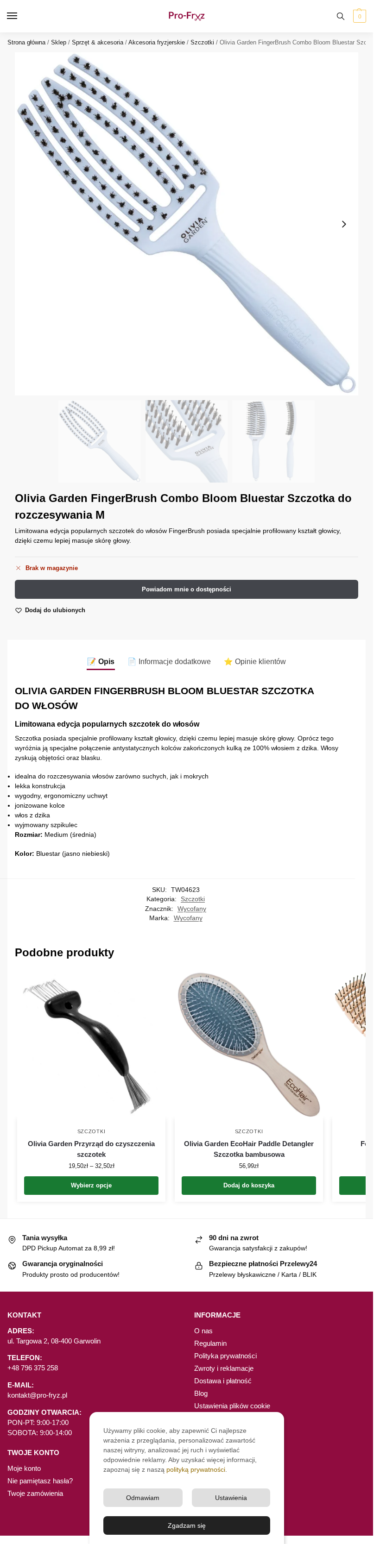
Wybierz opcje (91, 1185)
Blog (201, 1393)
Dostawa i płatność (223, 1381)
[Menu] (21, 16)
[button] (358, 16)
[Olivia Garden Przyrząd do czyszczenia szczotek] (91, 1045)
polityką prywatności (195, 1469)
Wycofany (191, 908)
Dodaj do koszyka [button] (248, 1185)
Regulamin (210, 1343)
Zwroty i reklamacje (223, 1368)
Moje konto (24, 1468)
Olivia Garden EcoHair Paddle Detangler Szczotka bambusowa (249, 1149)
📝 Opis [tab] (100, 661)
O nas (203, 1331)
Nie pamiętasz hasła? (40, 1481)
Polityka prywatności (225, 1356)
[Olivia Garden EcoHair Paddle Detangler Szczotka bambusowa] (249, 1045)
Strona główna (26, 42)
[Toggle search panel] (340, 16)
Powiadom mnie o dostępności (186, 589)
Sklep (58, 42)
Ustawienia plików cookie (232, 1406)
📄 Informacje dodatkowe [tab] (169, 661)
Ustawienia (231, 1497)
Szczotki (202, 42)
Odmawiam (142, 1497)
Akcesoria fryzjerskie (156, 42)
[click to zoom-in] (186, 223)
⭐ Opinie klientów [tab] (255, 661)
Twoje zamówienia (35, 1493)
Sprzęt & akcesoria (97, 42)
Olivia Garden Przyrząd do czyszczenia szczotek (91, 1149)
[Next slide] (344, 224)
